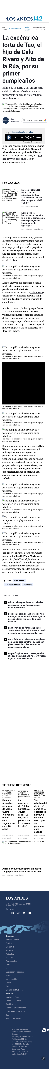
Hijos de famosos (12, 585)
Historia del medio (13, 1018)
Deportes (9, 957)
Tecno (8, 983)
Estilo (8, 975)
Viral (7, 986)
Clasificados (11, 1004)
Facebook (7, 913)
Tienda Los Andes (13, 1000)
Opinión (9, 968)
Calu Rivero (19, 581)
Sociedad (9, 950)
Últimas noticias (12, 940)
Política (9, 943)
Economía (10, 947)
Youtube (29, 913)
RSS (7, 1015)
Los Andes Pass (12, 997)
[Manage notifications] (43, 1058)
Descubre (28, 585)
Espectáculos (16, 29)
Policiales (10, 954)
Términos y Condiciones (16, 1008)
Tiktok (18, 913)
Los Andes (4, 29)
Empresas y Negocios (15, 972)
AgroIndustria (11, 979)
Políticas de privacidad (15, 1011)
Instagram (12, 913)
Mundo (9, 965)
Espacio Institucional (14, 990)
